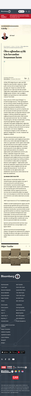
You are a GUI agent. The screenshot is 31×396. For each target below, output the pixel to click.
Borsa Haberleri (5, 293)
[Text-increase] (25, 78)
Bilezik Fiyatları (19, 313)
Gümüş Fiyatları (20, 307)
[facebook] (5, 359)
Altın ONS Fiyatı (20, 301)
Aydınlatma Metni (5, 334)
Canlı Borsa (19, 305)
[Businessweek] (7, 371)
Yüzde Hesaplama (21, 321)
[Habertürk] (3, 367)
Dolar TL (3, 310)
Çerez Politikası (5, 337)
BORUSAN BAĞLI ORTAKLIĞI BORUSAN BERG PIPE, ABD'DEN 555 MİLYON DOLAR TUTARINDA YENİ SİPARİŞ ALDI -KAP (19, 16)
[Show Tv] (16, 371)
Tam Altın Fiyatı (20, 293)
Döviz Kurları (4, 305)
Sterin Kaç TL (4, 315)
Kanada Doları (4, 321)
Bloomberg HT (7, 46)
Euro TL (3, 313)
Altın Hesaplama (20, 318)
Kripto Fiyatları (5, 298)
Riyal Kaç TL (4, 318)
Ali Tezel (17, 46)
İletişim (3, 343)
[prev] (26, 246)
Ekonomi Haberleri (6, 290)
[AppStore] (5, 352)
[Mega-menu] (29, 11)
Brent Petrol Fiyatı (20, 310)
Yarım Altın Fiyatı (20, 295)
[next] (29, 246)
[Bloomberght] (6, 11)
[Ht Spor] (14, 367)
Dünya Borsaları (5, 295)
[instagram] (9, 359)
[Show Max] (22, 371)
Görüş (13, 46)
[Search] (26, 11)
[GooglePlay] (13, 352)
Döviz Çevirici (4, 307)
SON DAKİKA (3, 16)
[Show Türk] (19, 371)
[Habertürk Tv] (9, 367)
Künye (2, 301)
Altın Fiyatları (19, 284)
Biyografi (3, 340)
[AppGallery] (21, 352)
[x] (2, 359)
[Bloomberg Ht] (22, 367)
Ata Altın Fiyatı (19, 298)
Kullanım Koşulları (5, 332)
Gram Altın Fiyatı (20, 287)
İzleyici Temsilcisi (5, 329)
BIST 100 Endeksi (20, 315)
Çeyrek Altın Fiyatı (20, 290)
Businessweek (4, 284)
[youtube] (13, 359)
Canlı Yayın (4, 287)
